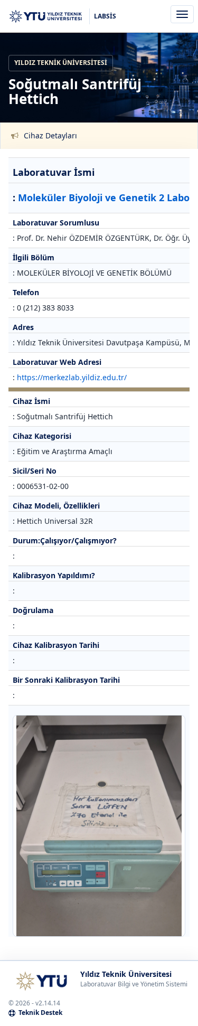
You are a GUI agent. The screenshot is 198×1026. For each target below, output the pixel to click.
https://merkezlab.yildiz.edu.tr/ (72, 377)
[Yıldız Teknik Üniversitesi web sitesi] (41, 981)
